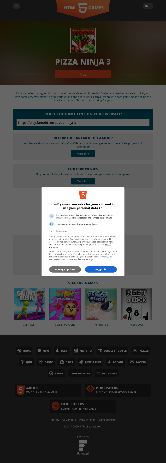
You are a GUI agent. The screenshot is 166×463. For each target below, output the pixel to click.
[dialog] (83, 231)
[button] (83, 231)
